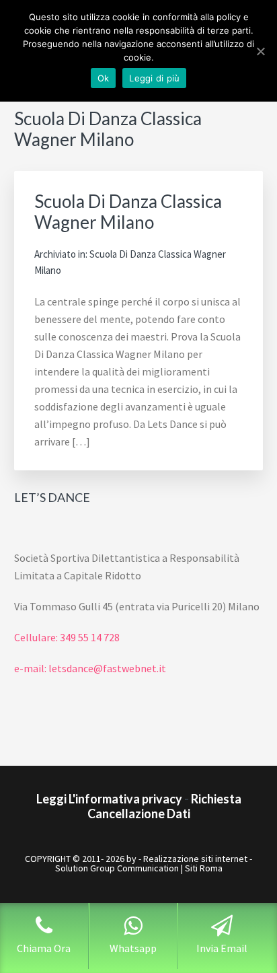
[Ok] (260, 51)
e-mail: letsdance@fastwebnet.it (90, 668)
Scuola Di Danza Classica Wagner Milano (128, 211)
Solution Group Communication (117, 868)
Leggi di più (154, 78)
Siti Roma (204, 868)
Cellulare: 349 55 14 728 (67, 637)
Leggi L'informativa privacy (109, 798)
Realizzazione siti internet (195, 859)
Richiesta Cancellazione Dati (164, 806)
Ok (103, 78)
